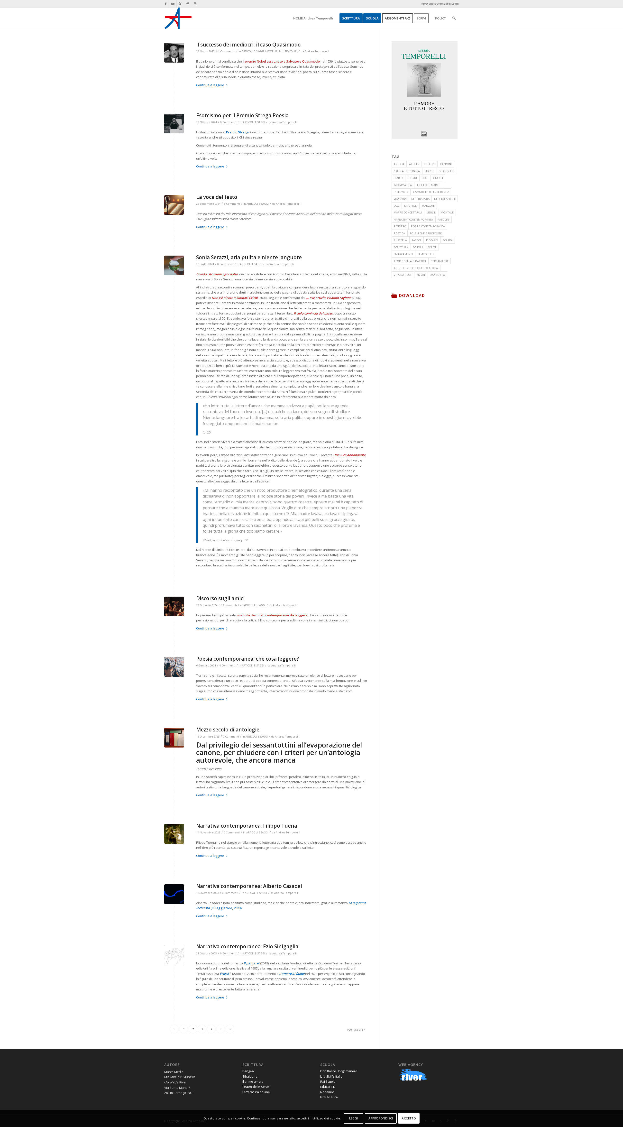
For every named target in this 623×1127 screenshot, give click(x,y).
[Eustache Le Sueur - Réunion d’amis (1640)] (174, 606)
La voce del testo (216, 197)
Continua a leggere (210, 85)
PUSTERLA (400, 240)
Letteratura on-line (256, 1092)
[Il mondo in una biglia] (174, 265)
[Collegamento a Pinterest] (187, 3)
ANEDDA (399, 164)
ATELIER (414, 164)
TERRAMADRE (440, 261)
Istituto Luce (329, 1097)
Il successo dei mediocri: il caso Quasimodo (248, 44)
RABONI (416, 240)
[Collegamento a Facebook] (165, 3)
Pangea (248, 1071)
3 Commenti (232, 203)
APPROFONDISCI (380, 1118)
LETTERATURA (420, 198)
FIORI (424, 178)
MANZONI (428, 205)
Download (412, 295)
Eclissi (224, 973)
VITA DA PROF (403, 275)
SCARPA (448, 240)
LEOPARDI (400, 198)
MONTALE (447, 212)
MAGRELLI (410, 205)
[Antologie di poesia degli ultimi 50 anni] (174, 738)
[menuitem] (313, 18)
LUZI (397, 205)
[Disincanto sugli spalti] (174, 123)
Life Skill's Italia (331, 1076)
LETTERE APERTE (445, 198)
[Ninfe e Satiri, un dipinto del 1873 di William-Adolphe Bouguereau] (174, 834)
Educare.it (327, 1086)
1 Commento (226, 51)
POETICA (399, 233)
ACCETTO (409, 1118)
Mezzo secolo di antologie (227, 729)
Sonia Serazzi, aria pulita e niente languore (249, 257)
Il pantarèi (251, 963)
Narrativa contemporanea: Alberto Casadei (249, 886)
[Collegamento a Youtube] (172, 3)
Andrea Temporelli (317, 51)
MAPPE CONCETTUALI (408, 212)
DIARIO (398, 178)
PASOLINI (443, 219)
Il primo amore (253, 1081)
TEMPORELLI (425, 254)
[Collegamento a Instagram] (195, 3)
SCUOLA (418, 247)
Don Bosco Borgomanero (338, 1071)
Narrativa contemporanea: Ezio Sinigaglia (247, 946)
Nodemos (327, 1092)
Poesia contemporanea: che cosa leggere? (247, 658)
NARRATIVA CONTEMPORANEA (413, 219)
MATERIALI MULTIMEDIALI (281, 51)
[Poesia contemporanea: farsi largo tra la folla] (174, 667)
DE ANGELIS (446, 171)
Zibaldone (249, 1076)
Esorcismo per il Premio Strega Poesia (242, 115)
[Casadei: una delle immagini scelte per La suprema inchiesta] (174, 894)
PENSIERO (400, 226)
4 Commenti (227, 665)
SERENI (432, 247)
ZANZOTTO (437, 275)
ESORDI (412, 178)
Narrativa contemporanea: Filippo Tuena (246, 825)
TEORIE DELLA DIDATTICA (410, 261)
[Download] (394, 295)
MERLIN (431, 212)
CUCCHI (429, 171)
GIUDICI (438, 178)
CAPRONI (446, 164)
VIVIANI (421, 275)
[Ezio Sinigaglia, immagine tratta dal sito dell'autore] (174, 954)
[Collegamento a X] (180, 3)
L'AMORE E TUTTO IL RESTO (431, 192)
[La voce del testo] (174, 205)
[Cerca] (454, 18)
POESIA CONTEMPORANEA (428, 226)
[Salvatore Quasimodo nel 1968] (174, 53)
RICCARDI (432, 240)
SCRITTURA (401, 247)
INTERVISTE (401, 192)
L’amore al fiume (291, 973)
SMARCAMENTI (403, 254)
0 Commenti (228, 122)
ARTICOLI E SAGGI (253, 51)
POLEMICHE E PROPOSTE (426, 233)
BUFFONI (429, 164)
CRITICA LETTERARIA (407, 171)
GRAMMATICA (403, 185)
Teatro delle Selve (255, 1086)
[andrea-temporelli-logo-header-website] (178, 18)
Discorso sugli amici (220, 598)
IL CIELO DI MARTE (428, 185)
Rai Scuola (328, 1081)
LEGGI (353, 1118)
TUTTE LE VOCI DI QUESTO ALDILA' (416, 268)
